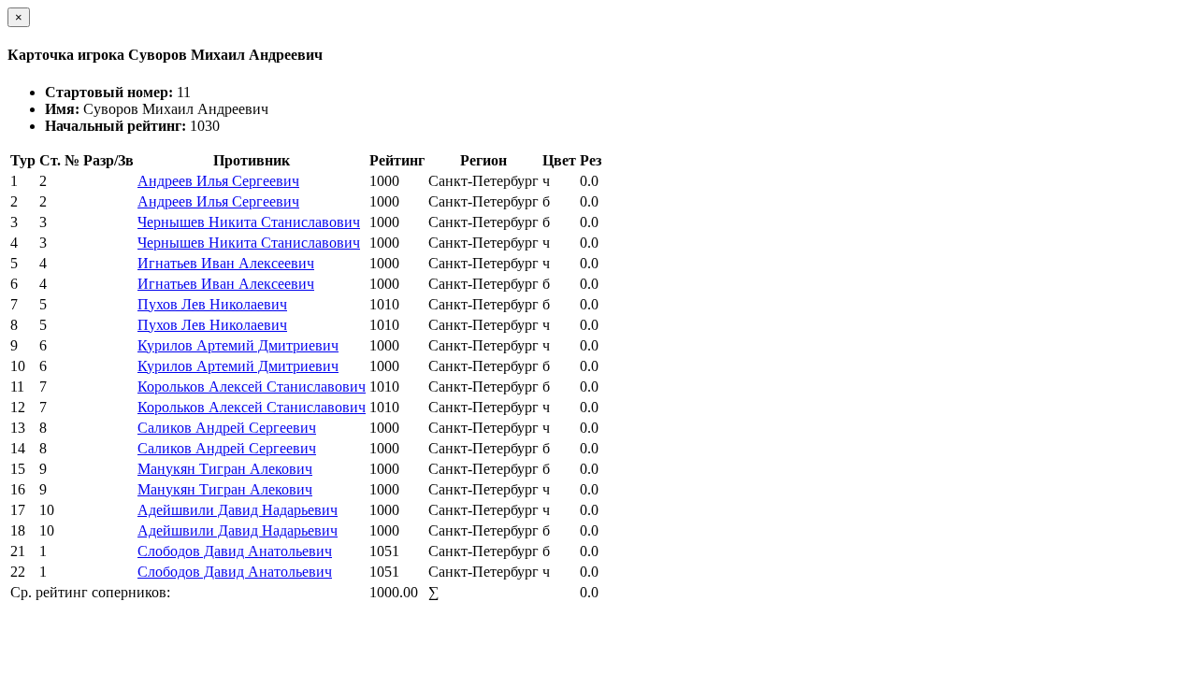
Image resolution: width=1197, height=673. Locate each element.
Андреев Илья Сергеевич (218, 181)
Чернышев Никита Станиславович (248, 222)
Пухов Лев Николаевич (212, 304)
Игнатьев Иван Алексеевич (225, 263)
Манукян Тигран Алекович (224, 469)
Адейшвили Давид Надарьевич (237, 510)
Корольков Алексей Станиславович (251, 386)
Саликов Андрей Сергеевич (226, 428)
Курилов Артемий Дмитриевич (238, 345)
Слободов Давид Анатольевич (234, 551)
